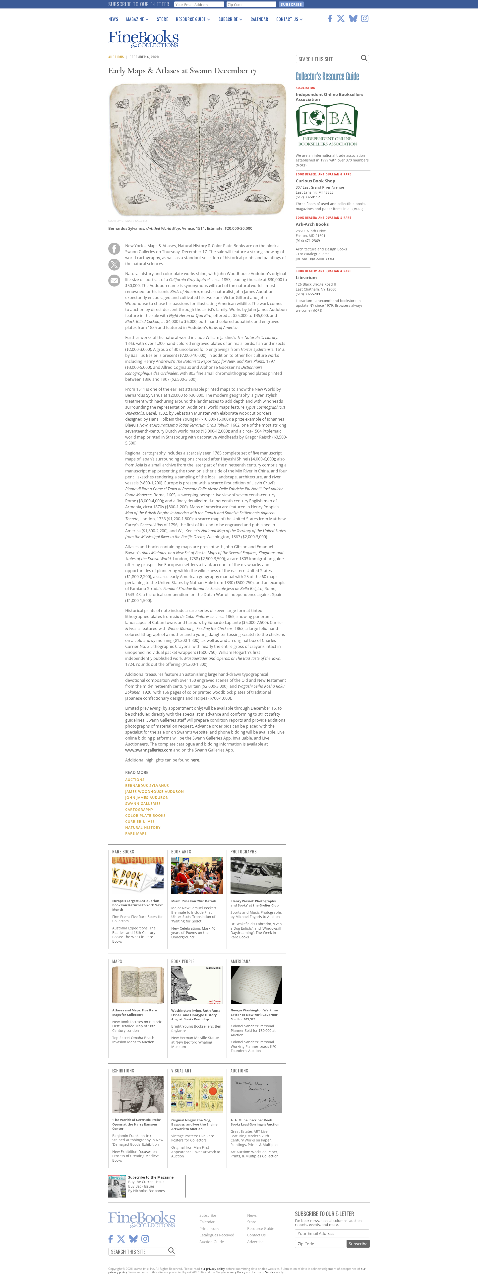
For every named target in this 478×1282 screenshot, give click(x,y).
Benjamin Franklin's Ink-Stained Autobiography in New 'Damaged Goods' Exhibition (137, 1140)
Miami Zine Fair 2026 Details (193, 901)
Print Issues (209, 1228)
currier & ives (140, 821)
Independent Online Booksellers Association (329, 96)
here (194, 760)
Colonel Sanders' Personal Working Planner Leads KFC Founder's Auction (253, 1046)
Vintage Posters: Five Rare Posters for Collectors (192, 1138)
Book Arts (181, 852)
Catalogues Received (216, 1234)
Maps (117, 961)
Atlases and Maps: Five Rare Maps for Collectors (134, 1012)
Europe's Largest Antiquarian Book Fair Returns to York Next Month (137, 905)
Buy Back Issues (141, 1186)
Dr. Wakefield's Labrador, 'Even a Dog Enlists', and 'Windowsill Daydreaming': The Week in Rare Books (256, 930)
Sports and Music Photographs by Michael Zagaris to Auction (256, 914)
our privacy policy (213, 1269)
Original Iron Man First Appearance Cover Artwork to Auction (195, 1151)
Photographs (244, 852)
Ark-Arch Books (312, 224)
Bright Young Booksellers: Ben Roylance (196, 1028)
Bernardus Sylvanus (147, 785)
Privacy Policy (236, 1272)
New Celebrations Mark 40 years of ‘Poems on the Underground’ (193, 932)
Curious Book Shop (315, 181)
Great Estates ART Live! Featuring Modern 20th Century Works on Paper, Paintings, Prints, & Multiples (254, 1138)
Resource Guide (189, 20)
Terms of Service (263, 1272)
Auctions (116, 56)
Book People (182, 961)
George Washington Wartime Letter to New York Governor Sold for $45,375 (254, 1014)
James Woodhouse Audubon (154, 791)
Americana (241, 961)
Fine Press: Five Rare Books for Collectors (137, 918)
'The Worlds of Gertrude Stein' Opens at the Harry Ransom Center (136, 1124)
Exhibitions (123, 1071)
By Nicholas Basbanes (146, 1190)
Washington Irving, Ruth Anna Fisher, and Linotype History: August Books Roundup (195, 1014)
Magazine (133, 20)
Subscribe (226, 20)
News (113, 19)
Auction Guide (211, 1241)
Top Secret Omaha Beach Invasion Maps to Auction (133, 1040)
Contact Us (285, 20)
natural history (143, 827)
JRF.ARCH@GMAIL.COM (315, 258)
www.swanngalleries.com (148, 750)
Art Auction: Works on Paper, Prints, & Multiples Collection (255, 1154)
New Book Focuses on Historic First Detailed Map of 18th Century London (137, 1026)
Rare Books (123, 852)
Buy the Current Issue (146, 1181)
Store (162, 19)
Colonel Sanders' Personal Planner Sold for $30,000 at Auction (253, 1030)
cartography (139, 809)
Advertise (255, 1241)
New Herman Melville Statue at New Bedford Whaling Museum (195, 1042)
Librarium (306, 277)
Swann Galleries (143, 803)
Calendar (259, 19)
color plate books (145, 815)
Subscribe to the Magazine (151, 1177)
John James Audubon (147, 797)
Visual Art (181, 1071)
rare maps (136, 833)
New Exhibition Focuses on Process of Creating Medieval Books (136, 1156)
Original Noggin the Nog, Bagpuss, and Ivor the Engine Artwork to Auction (194, 1124)
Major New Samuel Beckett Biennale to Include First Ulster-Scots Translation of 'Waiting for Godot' (193, 914)
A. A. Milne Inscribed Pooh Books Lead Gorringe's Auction (255, 1122)
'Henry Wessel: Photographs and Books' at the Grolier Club (255, 903)
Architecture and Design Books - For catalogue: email (321, 251)
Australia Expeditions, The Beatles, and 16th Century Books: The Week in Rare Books (134, 935)
